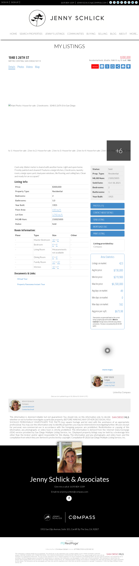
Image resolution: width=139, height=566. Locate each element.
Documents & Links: (25, 273)
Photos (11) (98, 205)
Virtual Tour (22, 279)
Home (13, 33)
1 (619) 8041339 (109, 382)
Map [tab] (37, 67)
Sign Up (14, 2)
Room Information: (25, 230)
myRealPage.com (69, 543)
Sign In (4, 2)
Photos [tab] (20, 67)
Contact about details (103, 212)
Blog (113, 33)
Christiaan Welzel (61, 549)
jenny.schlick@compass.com (75, 491)
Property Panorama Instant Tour (31, 284)
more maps (107, 369)
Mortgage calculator (108, 226)
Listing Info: (21, 182)
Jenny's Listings (54, 33)
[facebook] (69, 498)
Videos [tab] (29, 67)
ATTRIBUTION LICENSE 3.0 (84, 549)
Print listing (99, 233)
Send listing (98, 219)
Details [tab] (11, 67)
